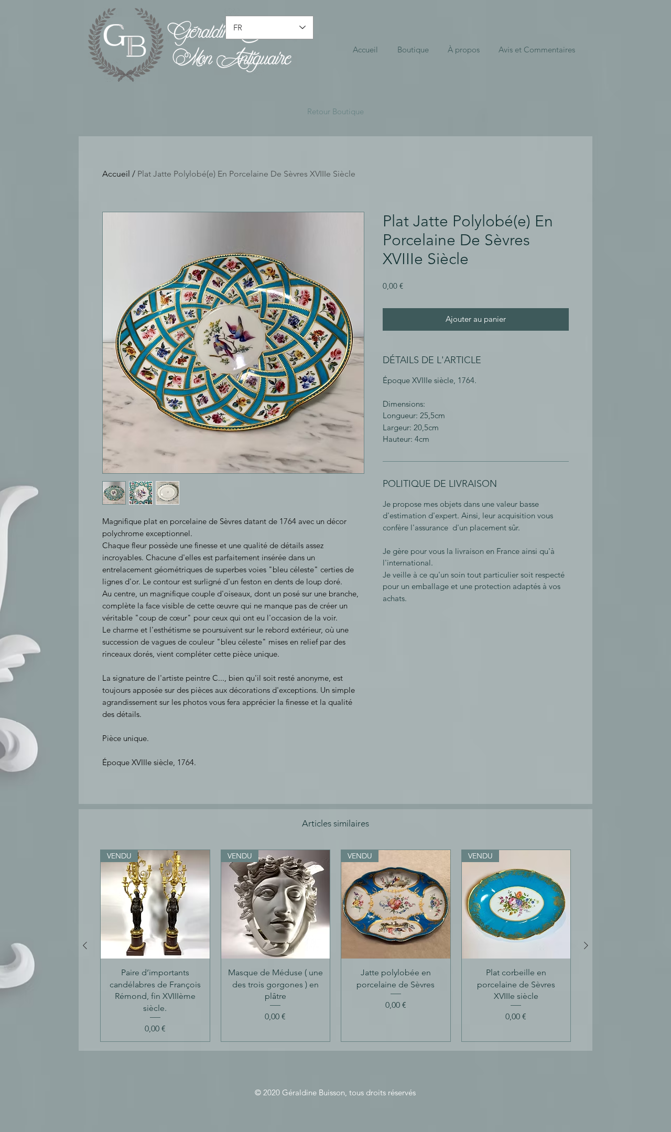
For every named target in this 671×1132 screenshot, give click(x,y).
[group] (335, 945)
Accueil (116, 174)
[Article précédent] (85, 945)
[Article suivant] (586, 945)
